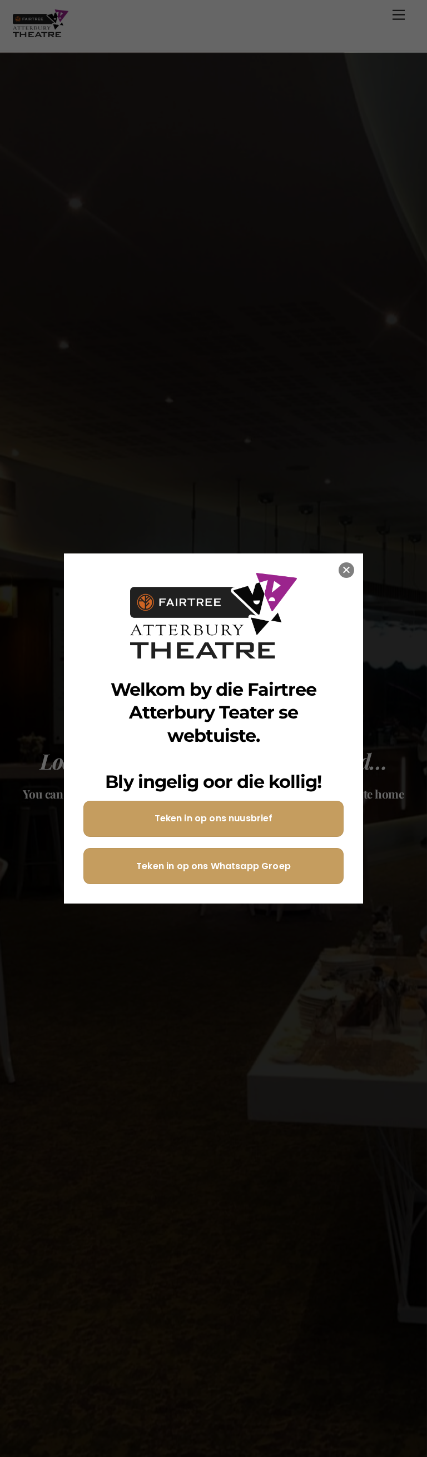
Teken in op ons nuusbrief (214, 818)
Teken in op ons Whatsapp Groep (213, 866)
